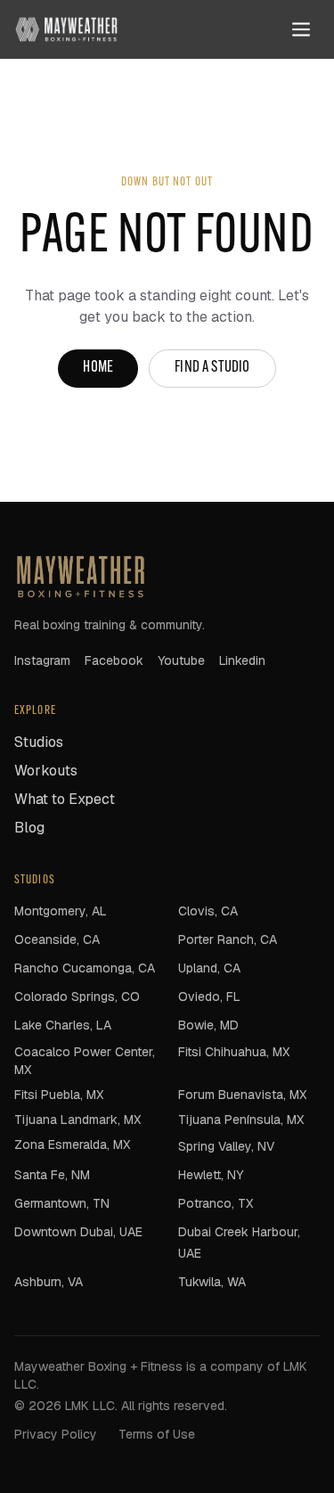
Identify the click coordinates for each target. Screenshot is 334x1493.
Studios (38, 742)
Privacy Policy (55, 1434)
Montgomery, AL (60, 911)
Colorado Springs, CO (77, 996)
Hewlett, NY (210, 1175)
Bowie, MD (208, 1025)
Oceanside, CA (57, 939)
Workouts (45, 770)
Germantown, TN (62, 1203)
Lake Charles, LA (62, 1025)
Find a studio (212, 368)
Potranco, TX (215, 1203)
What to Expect (64, 799)
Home (98, 368)
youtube (181, 660)
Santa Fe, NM (52, 1175)
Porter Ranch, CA (227, 939)
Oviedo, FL (209, 996)
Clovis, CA (208, 911)
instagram (42, 660)
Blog (29, 827)
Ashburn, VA (48, 1282)
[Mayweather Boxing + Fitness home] (66, 29)
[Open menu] (301, 29)
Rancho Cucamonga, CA (84, 968)
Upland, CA (209, 968)
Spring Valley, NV (226, 1146)
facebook (114, 660)
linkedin (242, 660)
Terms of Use (156, 1434)
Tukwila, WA (212, 1282)
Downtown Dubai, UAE (78, 1232)
